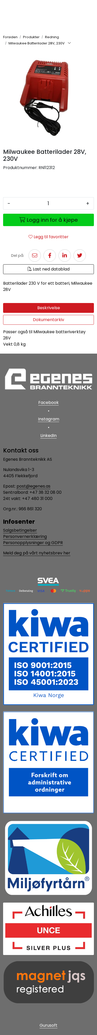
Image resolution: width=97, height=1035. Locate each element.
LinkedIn (48, 436)
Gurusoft (48, 1025)
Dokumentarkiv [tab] (48, 320)
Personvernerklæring (25, 536)
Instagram (48, 419)
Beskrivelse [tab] (48, 308)
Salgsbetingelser (20, 530)
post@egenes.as (33, 486)
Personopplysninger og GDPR (33, 543)
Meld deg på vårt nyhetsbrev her (36, 553)
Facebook (48, 402)
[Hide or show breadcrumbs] (69, 43)
